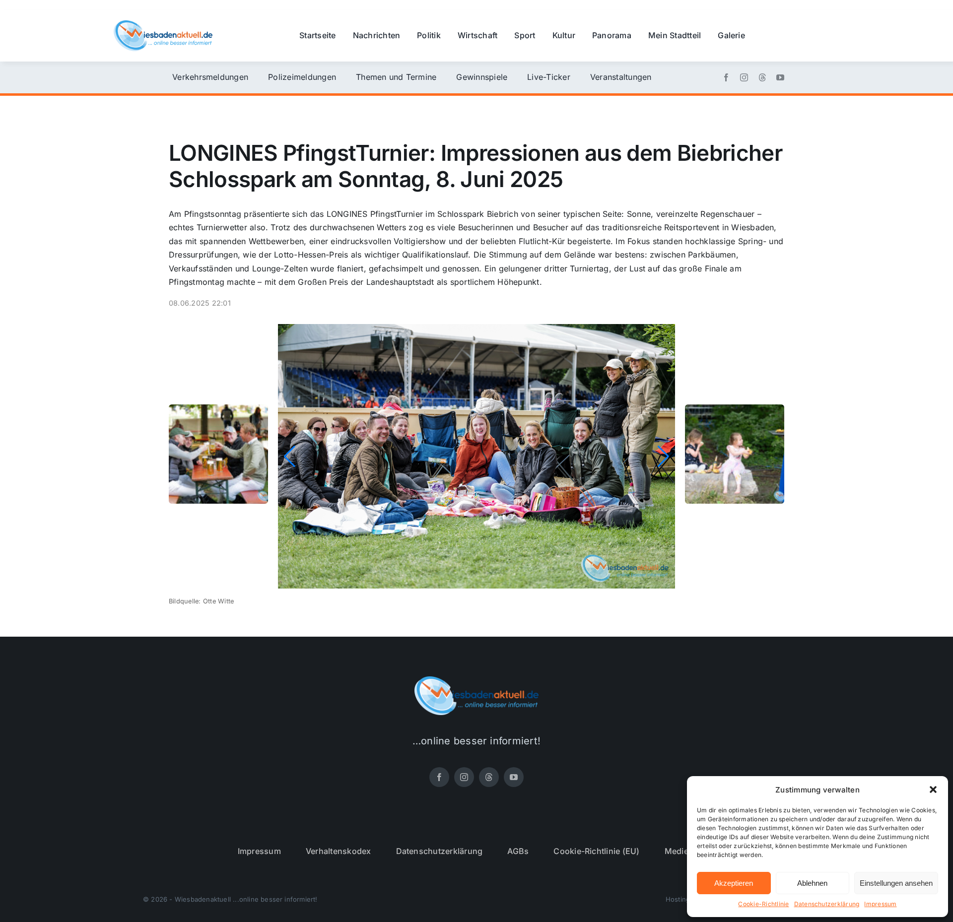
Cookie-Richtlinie (763, 904)
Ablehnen (812, 883)
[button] (933, 789)
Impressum (880, 904)
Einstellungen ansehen (896, 883)
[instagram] (744, 77)
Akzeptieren (733, 883)
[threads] (762, 77)
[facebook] (726, 77)
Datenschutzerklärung (827, 904)
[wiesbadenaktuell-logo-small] (163, 24)
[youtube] (780, 77)
